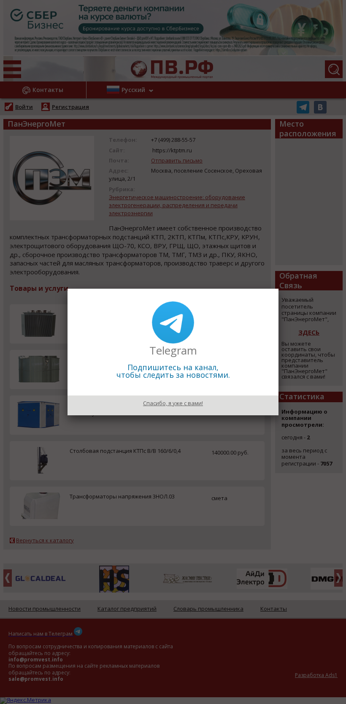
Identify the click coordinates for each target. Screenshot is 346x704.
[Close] (278, 288)
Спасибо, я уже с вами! (173, 403)
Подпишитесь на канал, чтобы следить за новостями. (173, 371)
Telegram (173, 350)
